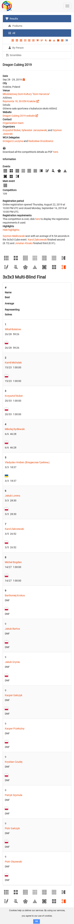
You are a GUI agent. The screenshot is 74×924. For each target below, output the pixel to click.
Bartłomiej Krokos (15, 595)
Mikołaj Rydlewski (15, 429)
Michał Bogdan (13, 562)
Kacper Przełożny (14, 728)
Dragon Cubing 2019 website (19, 115)
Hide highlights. (11, 229)
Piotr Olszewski (13, 861)
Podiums (17, 25)
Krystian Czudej (13, 761)
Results (13, 18)
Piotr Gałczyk (12, 828)
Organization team (13, 123)
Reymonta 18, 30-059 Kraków (19, 101)
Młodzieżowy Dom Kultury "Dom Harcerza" (26, 94)
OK (36, 921)
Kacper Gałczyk (13, 695)
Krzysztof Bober (11, 130)
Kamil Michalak (13, 362)
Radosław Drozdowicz (40, 141)
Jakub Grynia (12, 662)
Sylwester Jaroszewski (34, 130)
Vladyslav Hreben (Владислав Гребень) (27, 462)
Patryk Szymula (13, 795)
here (55, 151)
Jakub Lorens (12, 495)
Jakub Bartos (12, 628)
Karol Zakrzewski (37, 239)
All (13, 33)
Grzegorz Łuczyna (13, 141)
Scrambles (15, 55)
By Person (18, 47)
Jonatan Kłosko (24, 243)
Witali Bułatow (13, 329)
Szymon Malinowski (14, 236)
